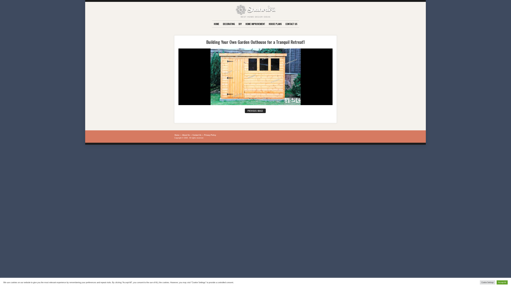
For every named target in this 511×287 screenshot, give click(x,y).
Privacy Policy (210, 135)
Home (216, 24)
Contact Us (291, 24)
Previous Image (255, 110)
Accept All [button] (502, 282)
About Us (186, 135)
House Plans (275, 24)
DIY (240, 24)
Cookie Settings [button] (487, 282)
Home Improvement (255, 24)
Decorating (229, 24)
